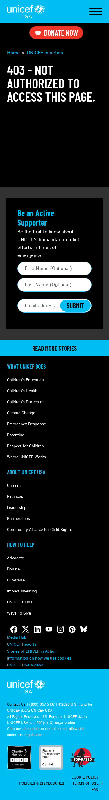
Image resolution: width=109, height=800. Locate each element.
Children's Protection (26, 402)
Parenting (15, 435)
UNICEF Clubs (19, 602)
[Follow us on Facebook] (14, 629)
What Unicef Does (26, 366)
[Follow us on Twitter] (25, 629)
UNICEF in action (45, 52)
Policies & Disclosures (41, 783)
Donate (13, 569)
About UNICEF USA (26, 472)
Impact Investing (22, 591)
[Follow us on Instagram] (60, 629)
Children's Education (25, 380)
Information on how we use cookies (39, 658)
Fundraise (16, 580)
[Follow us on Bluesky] (83, 629)
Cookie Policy (85, 777)
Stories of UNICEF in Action (32, 651)
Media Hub (16, 637)
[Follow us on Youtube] (48, 629)
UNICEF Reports (21, 644)
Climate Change (21, 413)
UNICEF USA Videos (25, 665)
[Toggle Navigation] (95, 11)
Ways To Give (19, 613)
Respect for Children (25, 446)
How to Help (20, 544)
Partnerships (18, 518)
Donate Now (61, 32)
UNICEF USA (26, 11)
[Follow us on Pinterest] (72, 629)
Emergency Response (26, 424)
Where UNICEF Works (26, 457)
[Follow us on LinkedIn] (37, 629)
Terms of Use (85, 783)
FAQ (95, 789)
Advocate (15, 558)
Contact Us (16, 704)
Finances (15, 496)
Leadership (16, 507)
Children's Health (22, 391)
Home (13, 52)
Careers (14, 485)
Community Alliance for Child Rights (39, 529)
